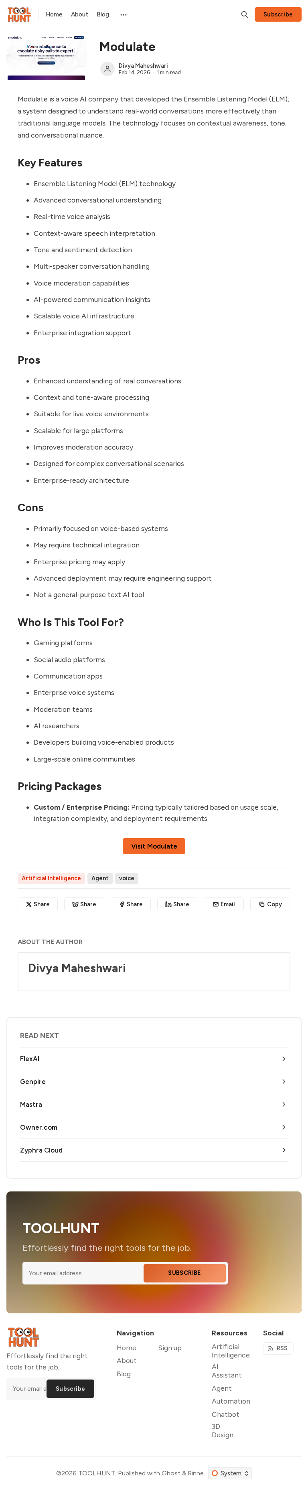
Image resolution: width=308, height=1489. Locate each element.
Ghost (171, 1473)
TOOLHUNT (96, 1473)
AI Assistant (227, 1370)
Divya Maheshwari (143, 65)
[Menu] (122, 14)
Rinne (196, 1473)
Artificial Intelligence (51, 878)
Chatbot (225, 1414)
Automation (231, 1401)
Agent (100, 878)
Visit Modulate (154, 846)
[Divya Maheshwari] (107, 69)
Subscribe (278, 14)
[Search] (244, 14)
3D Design (222, 1430)
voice (126, 878)
